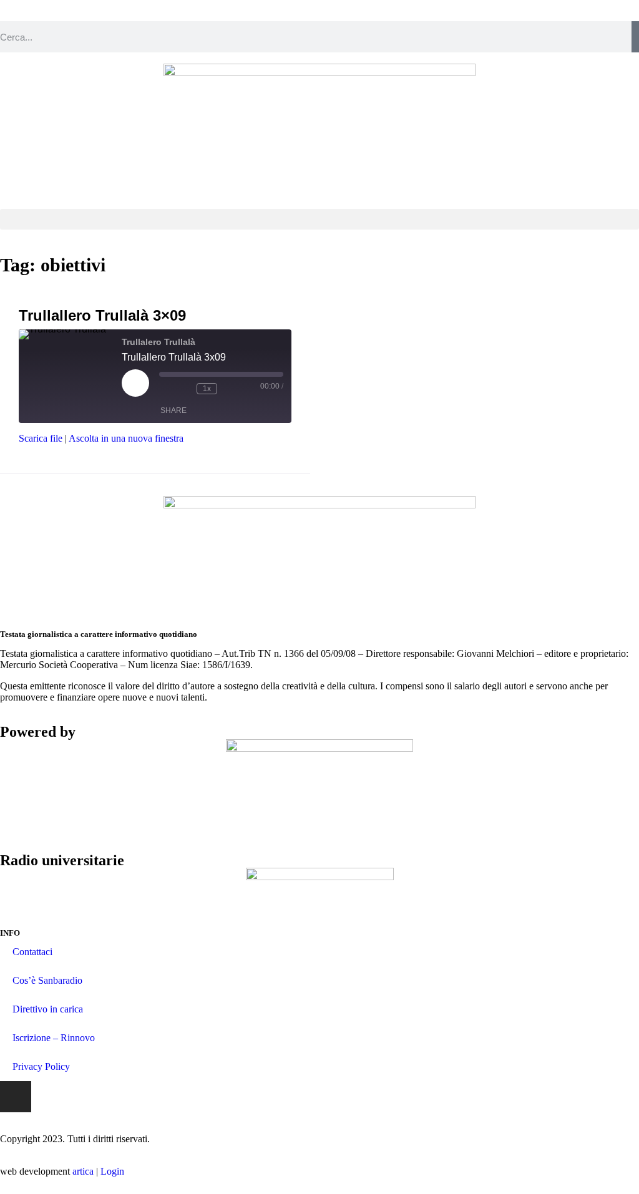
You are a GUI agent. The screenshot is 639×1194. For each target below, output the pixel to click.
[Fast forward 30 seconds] (229, 388)
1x (207, 388)
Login (112, 1171)
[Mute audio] (165, 388)
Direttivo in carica (47, 1009)
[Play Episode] (135, 383)
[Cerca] (635, 36)
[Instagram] (15, 1096)
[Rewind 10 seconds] (184, 388)
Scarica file (40, 438)
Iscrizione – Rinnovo (53, 1037)
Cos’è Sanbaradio (47, 980)
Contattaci (32, 951)
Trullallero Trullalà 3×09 (102, 315)
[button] (319, 219)
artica (83, 1171)
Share (173, 410)
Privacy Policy (41, 1066)
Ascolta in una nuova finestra (126, 438)
